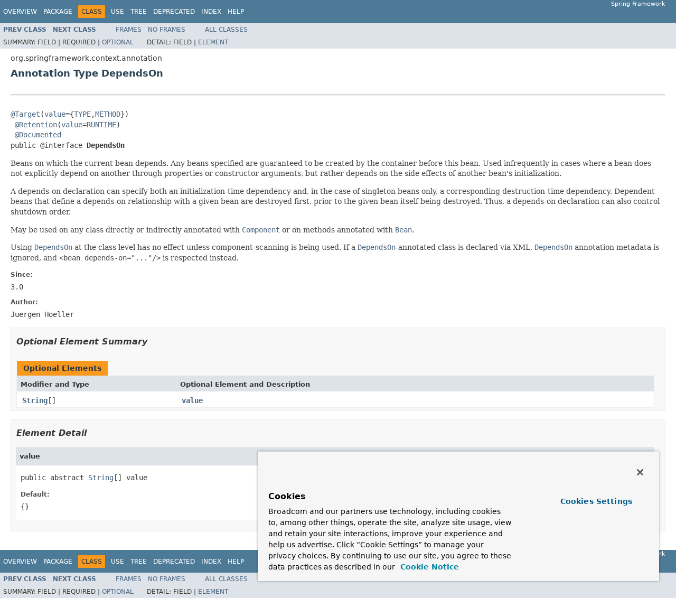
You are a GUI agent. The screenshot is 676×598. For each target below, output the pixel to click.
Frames (129, 29)
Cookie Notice (428, 567)
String (35, 400)
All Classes (226, 29)
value (54, 114)
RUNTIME (101, 124)
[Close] (640, 472)
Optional (118, 42)
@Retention (36, 124)
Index (211, 11)
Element (213, 42)
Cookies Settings (596, 501)
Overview (20, 11)
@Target (25, 114)
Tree (138, 11)
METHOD (107, 114)
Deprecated (174, 11)
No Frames (166, 29)
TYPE (82, 114)
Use (117, 11)
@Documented (38, 134)
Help (236, 11)
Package (57, 11)
